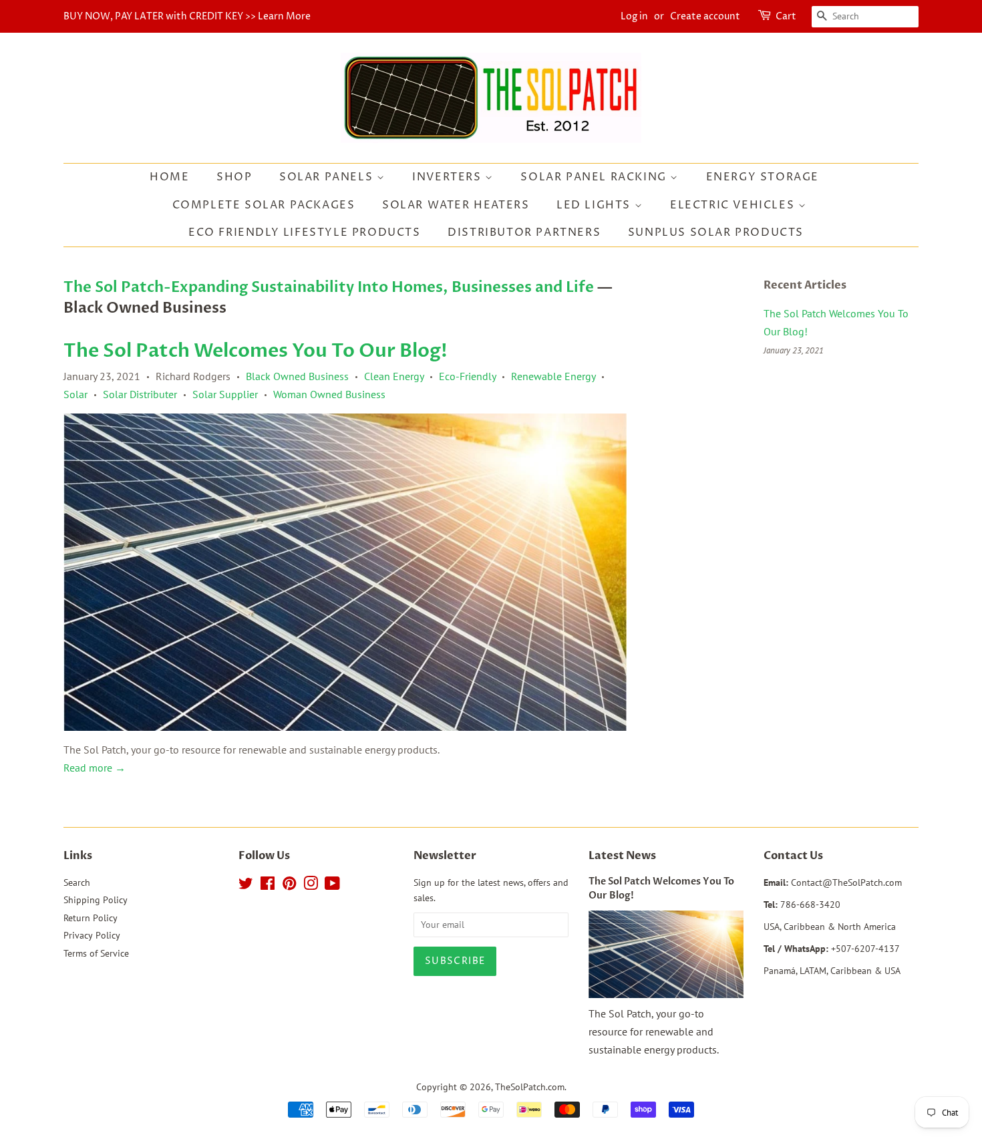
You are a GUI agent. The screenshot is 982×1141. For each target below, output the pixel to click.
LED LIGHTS (595, 205)
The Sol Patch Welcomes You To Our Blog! (255, 350)
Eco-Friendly (467, 376)
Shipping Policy (95, 900)
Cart (786, 16)
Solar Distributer (140, 394)
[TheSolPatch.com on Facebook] (267, 886)
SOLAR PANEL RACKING (595, 177)
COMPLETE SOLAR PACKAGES (263, 205)
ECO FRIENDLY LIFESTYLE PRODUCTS (304, 232)
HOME (169, 177)
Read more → (94, 767)
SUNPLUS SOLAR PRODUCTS (716, 232)
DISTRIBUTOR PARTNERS (524, 232)
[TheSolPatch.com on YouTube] (332, 886)
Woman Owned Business (329, 394)
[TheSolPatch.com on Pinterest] (289, 886)
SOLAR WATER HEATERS (455, 205)
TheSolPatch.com (529, 1087)
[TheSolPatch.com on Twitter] (245, 886)
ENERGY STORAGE (762, 177)
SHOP (234, 177)
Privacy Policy (91, 935)
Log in (634, 16)
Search (76, 882)
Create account (705, 16)
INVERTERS (448, 177)
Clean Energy (394, 376)
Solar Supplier (225, 394)
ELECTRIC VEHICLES (734, 205)
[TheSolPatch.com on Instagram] (310, 886)
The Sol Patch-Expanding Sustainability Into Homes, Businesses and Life (328, 287)
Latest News (622, 855)
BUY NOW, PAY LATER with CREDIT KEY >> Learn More (187, 16)
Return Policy (90, 918)
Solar (75, 394)
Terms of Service (96, 953)
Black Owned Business (297, 376)
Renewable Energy (553, 376)
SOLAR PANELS (328, 177)
